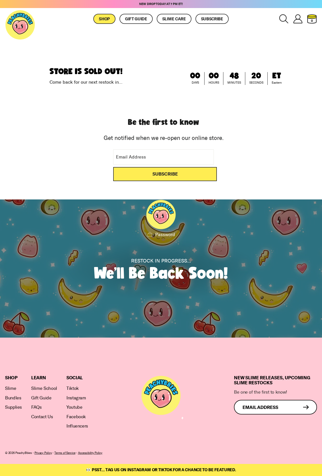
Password (165, 234)
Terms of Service (64, 453)
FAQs (36, 407)
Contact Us (42, 416)
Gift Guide (136, 19)
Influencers (77, 426)
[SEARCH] (284, 19)
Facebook (76, 416)
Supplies (13, 407)
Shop (104, 19)
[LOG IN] (298, 19)
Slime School (44, 388)
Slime (10, 388)
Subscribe (212, 19)
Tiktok (72, 388)
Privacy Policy (43, 453)
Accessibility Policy (90, 453)
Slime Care (174, 19)
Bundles (13, 398)
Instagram (76, 398)
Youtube (74, 407)
